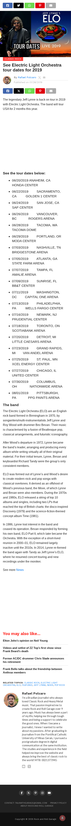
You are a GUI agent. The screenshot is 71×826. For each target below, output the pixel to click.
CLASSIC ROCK (32, 683)
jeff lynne (40, 685)
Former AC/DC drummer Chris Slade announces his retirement (33, 660)
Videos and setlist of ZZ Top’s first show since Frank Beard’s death (32, 649)
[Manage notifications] (62, 818)
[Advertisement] (35, 142)
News (20, 569)
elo (19, 685)
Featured (27, 685)
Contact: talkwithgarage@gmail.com (26, 803)
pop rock (60, 685)
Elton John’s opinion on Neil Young (25, 640)
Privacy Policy (58, 803)
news (50, 685)
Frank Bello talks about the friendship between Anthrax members (32, 670)
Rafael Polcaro (27, 77)
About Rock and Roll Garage (37, 806)
